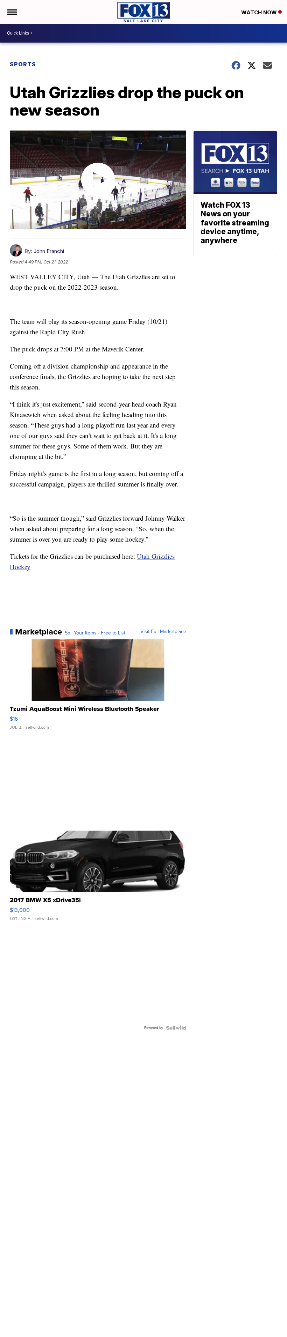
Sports (23, 64)
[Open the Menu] (11, 12)
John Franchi (49, 251)
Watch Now (259, 12)
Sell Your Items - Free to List (95, 633)
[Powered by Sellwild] (176, 1027)
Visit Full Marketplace (163, 631)
